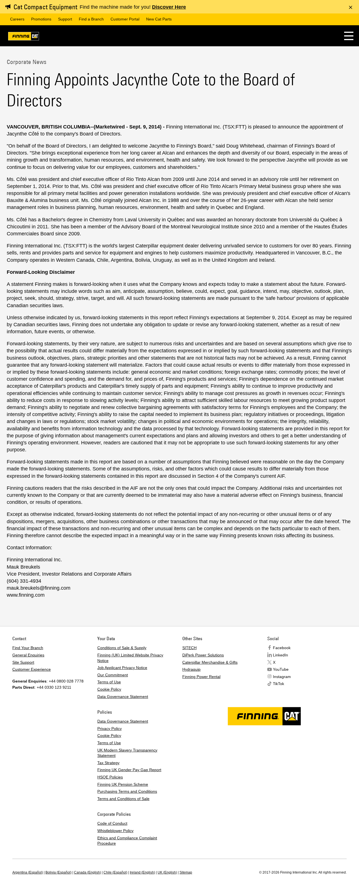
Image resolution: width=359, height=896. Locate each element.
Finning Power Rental (201, 676)
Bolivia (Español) (58, 872)
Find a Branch (91, 19)
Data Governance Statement (122, 696)
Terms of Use (109, 682)
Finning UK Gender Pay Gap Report (129, 770)
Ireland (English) (142, 872)
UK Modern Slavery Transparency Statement (127, 753)
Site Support (23, 662)
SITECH (189, 647)
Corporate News (26, 61)
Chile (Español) (115, 872)
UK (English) (167, 872)
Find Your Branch (27, 647)
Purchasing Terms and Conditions (127, 791)
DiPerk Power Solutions (203, 655)
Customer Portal (125, 19)
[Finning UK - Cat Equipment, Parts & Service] (23, 37)
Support (65, 19)
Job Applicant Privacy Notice (122, 667)
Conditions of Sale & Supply (121, 647)
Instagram (282, 676)
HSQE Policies (110, 777)
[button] (348, 35)
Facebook (282, 647)
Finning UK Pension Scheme (122, 784)
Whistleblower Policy (115, 830)
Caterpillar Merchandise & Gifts (210, 662)
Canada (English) (87, 872)
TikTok (278, 683)
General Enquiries (28, 655)
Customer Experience (31, 669)
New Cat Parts (159, 19)
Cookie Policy (109, 689)
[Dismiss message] (351, 7)
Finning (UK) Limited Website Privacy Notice (130, 658)
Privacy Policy (109, 728)
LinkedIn (280, 655)
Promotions (41, 19)
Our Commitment (112, 675)
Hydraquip (191, 669)
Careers (17, 19)
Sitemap (186, 872)
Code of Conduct (112, 823)
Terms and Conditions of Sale (123, 798)
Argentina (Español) (27, 872)
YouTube (281, 669)
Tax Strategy (108, 763)
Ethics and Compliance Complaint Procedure (127, 841)
